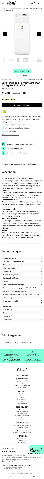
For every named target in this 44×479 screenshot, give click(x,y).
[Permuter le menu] (3, 3)
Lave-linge (22, 8)
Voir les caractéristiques (10, 135)
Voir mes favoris (22, 75)
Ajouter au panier (24, 105)
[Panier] (41, 3)
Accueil (3, 8)
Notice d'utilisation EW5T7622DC (18, 342)
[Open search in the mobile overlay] (32, 3)
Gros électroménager (12, 8)
